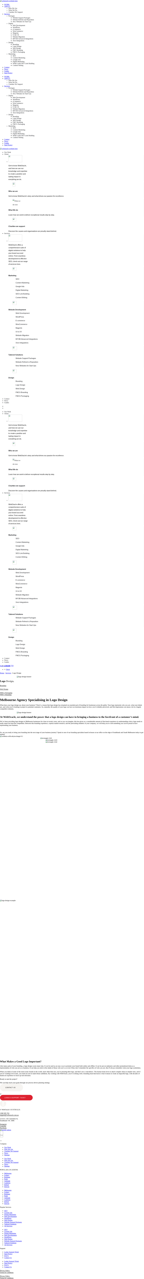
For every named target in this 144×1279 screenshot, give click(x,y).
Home (2, 673)
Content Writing (18, 65)
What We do (13, 210)
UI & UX (16, 35)
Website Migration (19, 37)
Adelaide (7, 1181)
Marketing (11, 54)
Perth (6, 1179)
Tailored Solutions (15, 355)
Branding (16, 44)
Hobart (6, 1185)
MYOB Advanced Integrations (23, 39)
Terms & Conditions (6, 1272)
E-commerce (20, 320)
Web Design (17, 48)
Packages (11, 16)
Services (7, 14)
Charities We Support (15, 12)
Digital (10, 23)
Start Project (8, 73)
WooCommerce (18, 31)
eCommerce (17, 29)
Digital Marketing (18, 61)
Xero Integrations (18, 41)
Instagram (3, 1124)
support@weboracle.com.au (9, 1115)
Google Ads (17, 60)
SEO (14, 56)
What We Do (12, 10)
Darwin (6, 1187)
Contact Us (8, 1258)
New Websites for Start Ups (22, 22)
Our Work (7, 152)
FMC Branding (18, 50)
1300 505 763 (4, 1113)
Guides (6, 71)
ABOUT (7, 6)
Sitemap (7, 1155)
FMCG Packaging (19, 52)
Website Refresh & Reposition (27, 362)
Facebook (3, 1128)
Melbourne (7, 1173)
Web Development (19, 25)
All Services (8, 1226)
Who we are (13, 191)
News (6, 69)
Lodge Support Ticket (11, 1252)
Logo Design (17, 46)
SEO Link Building (22, 294)
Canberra (7, 1183)
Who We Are (12, 8)
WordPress (16, 27)
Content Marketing (19, 58)
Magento (16, 33)
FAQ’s (6, 1256)
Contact (6, 67)
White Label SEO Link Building (23, 63)
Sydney (6, 1175)
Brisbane (7, 1177)
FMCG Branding (22, 392)
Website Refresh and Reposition (23, 20)
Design (10, 42)
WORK (6, 4)
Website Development (17, 310)
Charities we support (16, 226)
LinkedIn (3, 1126)
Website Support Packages (21, 18)
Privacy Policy (5, 1270)
